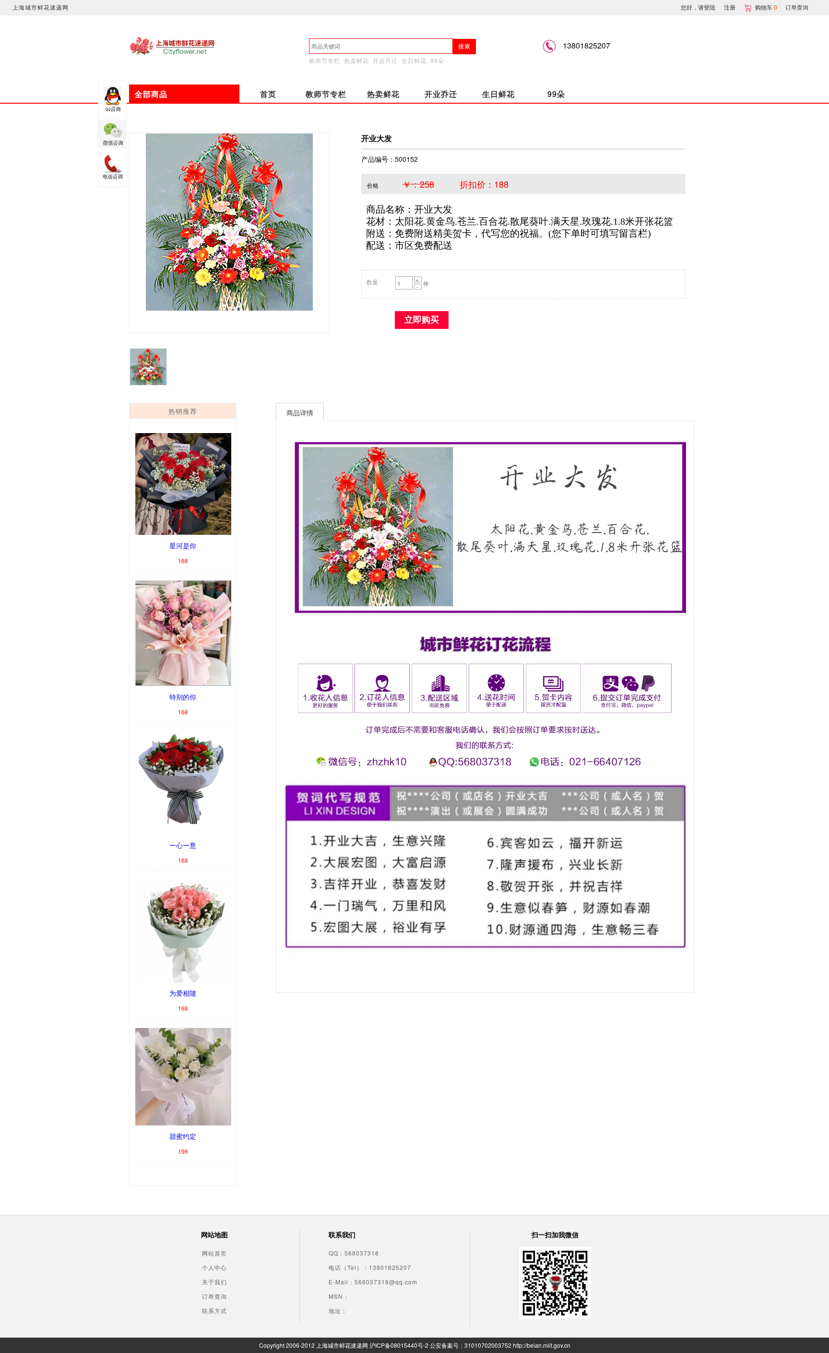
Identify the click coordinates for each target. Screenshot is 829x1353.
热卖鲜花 (356, 60)
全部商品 (151, 93)
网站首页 (214, 1253)
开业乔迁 (385, 60)
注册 (729, 7)
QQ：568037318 (354, 1253)
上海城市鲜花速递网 (40, 7)
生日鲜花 (414, 60)
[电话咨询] (112, 167)
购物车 (767, 7)
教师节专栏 (324, 60)
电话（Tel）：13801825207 (370, 1267)
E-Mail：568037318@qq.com (373, 1282)
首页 (268, 93)
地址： (338, 1310)
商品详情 (299, 412)
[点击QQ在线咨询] (112, 100)
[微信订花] (112, 134)
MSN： (339, 1296)
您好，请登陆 (698, 7)
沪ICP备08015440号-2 (398, 1345)
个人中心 (214, 1267)
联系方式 (214, 1310)
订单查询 (796, 7)
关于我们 (214, 1282)
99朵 (437, 60)
